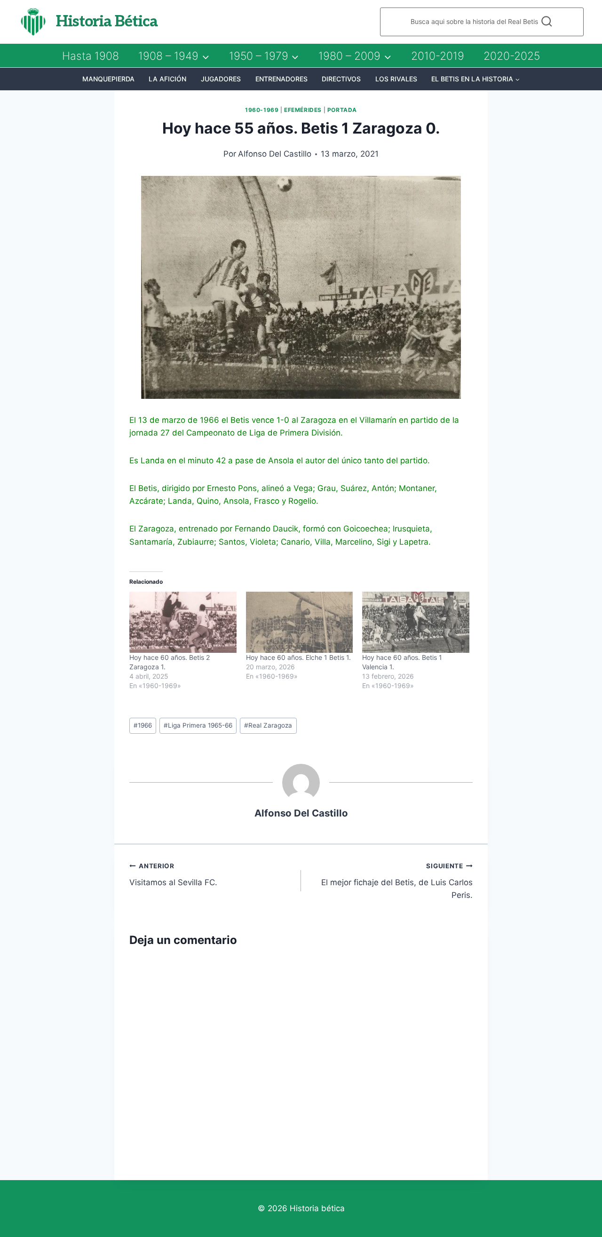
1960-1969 (261, 109)
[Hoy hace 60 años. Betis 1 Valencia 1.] (415, 622)
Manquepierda (108, 79)
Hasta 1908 (90, 56)
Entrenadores (281, 79)
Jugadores (221, 79)
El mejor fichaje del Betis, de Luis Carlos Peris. (397, 881)
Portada (342, 109)
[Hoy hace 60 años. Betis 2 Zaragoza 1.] (183, 622)
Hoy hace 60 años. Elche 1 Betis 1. (298, 657)
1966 (143, 725)
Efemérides (303, 109)
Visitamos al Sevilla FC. (173, 874)
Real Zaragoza (268, 725)
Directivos (341, 79)
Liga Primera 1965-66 (198, 725)
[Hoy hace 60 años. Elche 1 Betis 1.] (299, 622)
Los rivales (396, 79)
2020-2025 (511, 56)
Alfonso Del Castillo (274, 154)
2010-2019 (437, 56)
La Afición (167, 79)
